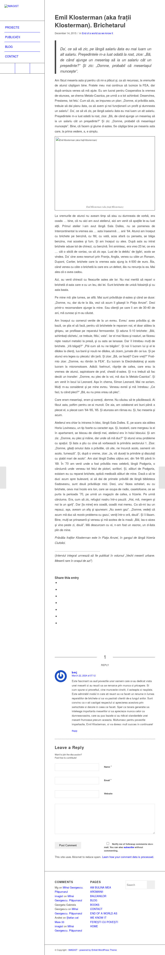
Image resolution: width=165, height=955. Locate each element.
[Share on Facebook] (60, 582)
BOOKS (94, 905)
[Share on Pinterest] (60, 602)
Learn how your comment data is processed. (128, 857)
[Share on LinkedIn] (60, 609)
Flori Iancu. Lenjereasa (68, 568)
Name (108, 766)
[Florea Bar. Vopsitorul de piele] (3, 478)
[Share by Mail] (60, 623)
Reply (74, 730)
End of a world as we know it (97, 33)
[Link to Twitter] (37, 68)
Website (108, 793)
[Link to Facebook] (7, 68)
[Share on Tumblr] (60, 616)
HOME (94, 926)
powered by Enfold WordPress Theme (98, 949)
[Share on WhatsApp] (60, 596)
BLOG (93, 900)
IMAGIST (72, 949)
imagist (59, 896)
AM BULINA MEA (100, 887)
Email (107, 780)
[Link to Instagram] (22, 68)
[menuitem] (22, 27)
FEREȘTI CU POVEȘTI (104, 922)
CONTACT (96, 909)
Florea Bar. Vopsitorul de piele (72, 573)
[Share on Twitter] (60, 589)
